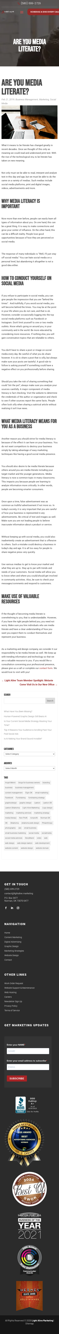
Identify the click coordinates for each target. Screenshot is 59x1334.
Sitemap (29, 1323)
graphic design (25, 803)
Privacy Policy (10, 1006)
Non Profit (23, 818)
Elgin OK (28, 793)
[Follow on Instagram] (18, 907)
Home (7, 933)
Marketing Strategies (14, 951)
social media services (13, 838)
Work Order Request (13, 983)
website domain (42, 848)
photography (10, 828)
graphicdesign (11, 803)
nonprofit (34, 818)
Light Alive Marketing (31, 808)
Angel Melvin (10, 783)
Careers (8, 997)
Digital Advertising (12, 942)
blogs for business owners (29, 783)
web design (9, 843)
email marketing (41, 793)
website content (11, 848)
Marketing (44, 99)
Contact (8, 960)
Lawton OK (47, 803)
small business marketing (15, 833)
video (39, 838)
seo (19, 828)
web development (42, 843)
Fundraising (21, 798)
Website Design (11, 955)
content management (14, 793)
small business (30, 828)
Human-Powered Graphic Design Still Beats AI (25, 716)
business (8, 788)
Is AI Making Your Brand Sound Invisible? (23, 738)
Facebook (9, 798)
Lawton (37, 803)
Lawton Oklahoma (12, 808)
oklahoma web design (30, 823)
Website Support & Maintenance (19, 988)
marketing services (23, 813)
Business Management (27, 99)
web (46, 838)
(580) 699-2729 (11, 889)
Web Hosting (10, 992)
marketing (9, 813)
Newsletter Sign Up (13, 1001)
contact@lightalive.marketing (18, 893)
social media (34, 833)
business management (24, 788)
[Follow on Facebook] (5, 907)
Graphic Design (11, 946)
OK (6, 823)
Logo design (47, 808)
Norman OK (45, 818)
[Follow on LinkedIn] (12, 907)
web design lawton (24, 843)
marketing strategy (41, 813)
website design (27, 848)
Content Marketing (13, 937)
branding (46, 783)
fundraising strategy (36, 798)
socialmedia (46, 833)
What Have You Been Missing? (18, 711)
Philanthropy (47, 823)
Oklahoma (14, 823)
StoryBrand (29, 838)
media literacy (10, 818)
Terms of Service (12, 1010)
